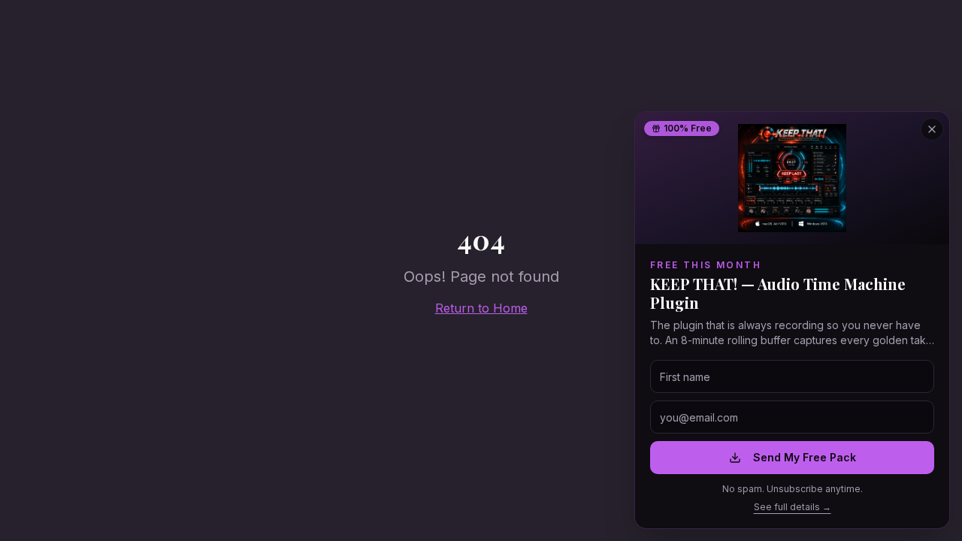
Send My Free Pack (804, 457)
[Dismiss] (286, 488)
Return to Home (481, 308)
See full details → (792, 506)
